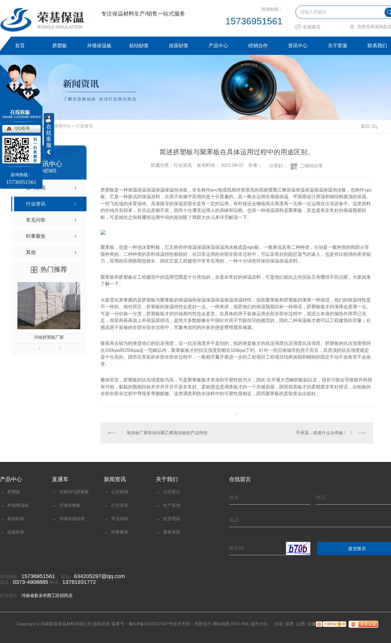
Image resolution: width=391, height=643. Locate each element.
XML (245, 623)
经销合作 (258, 45)
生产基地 (168, 505)
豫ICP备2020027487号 (151, 623)
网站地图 (221, 623)
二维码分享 (311, 165)
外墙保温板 (99, 45)
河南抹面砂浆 (68, 518)
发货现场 (168, 518)
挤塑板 (59, 45)
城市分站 (259, 623)
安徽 (311, 623)
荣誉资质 (168, 532)
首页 (20, 45)
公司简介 (168, 491)
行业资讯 (84, 125)
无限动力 (202, 623)
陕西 (289, 623)
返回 (365, 126)
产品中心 (218, 45)
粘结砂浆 (139, 45)
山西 (300, 623)
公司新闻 (116, 491)
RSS (235, 623)
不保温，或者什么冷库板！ (321, 432)
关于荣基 (337, 45)
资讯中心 (298, 45)
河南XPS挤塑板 (70, 491)
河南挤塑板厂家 (49, 337)
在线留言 (312, 26)
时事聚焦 (116, 532)
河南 (278, 623)
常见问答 (116, 518)
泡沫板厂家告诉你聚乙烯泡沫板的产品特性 (167, 432)
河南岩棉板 (66, 505)
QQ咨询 (22, 128)
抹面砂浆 (178, 45)
